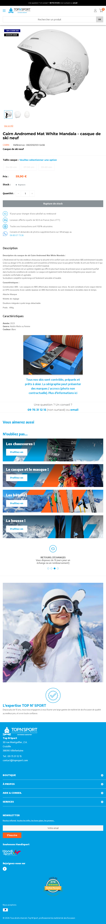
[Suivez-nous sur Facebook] (5, 869)
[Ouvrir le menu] (4, 11)
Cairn (6, 145)
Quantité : (8, 193)
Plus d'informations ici (62, 393)
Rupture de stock (53, 203)
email (74, 409)
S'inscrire (12, 835)
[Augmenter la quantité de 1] (32, 193)
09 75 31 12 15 (37, 409)
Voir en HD (8, 126)
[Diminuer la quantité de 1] (18, 193)
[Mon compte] (95, 10)
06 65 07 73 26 (17, 235)
